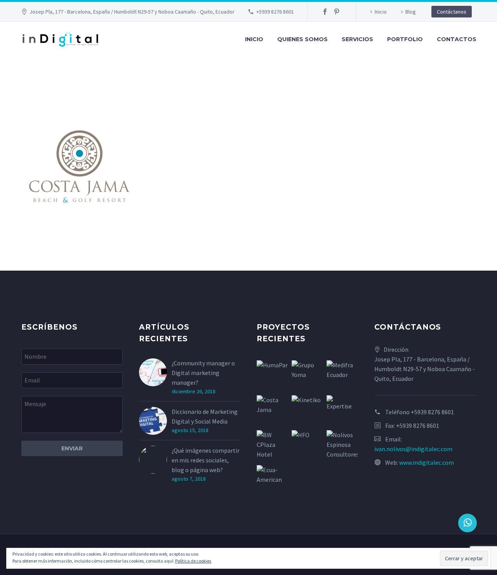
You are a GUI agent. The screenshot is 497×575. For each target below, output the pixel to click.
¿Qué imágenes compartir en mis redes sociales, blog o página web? (206, 460)
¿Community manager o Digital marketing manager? (203, 372)
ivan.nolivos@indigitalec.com (413, 449)
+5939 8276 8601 (275, 11)
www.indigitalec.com (426, 462)
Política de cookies (193, 561)
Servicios (357, 39)
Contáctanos (451, 11)
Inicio (381, 11)
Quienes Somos (302, 39)
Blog (410, 11)
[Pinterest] (336, 12)
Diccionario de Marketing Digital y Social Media (205, 416)
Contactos (456, 39)
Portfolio (405, 39)
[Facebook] (325, 12)
